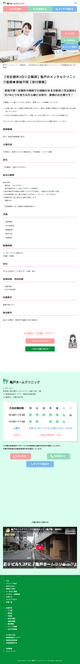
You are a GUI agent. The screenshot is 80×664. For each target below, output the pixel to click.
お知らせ (9, 597)
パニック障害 (12, 627)
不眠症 (10, 616)
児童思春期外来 (11, 643)
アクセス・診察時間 (13, 594)
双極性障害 (11, 621)
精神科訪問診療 (11, 640)
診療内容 (9, 608)
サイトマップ (10, 651)
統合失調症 (11, 619)
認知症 (10, 613)
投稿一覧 (9, 602)
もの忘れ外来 (10, 635)
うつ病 (10, 610)
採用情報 (9, 649)
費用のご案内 (10, 589)
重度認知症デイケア (13, 637)
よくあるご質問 (11, 592)
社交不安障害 (12, 629)
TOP (7, 581)
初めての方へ (10, 586)
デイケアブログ (11, 600)
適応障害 (11, 624)
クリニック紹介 (11, 583)
